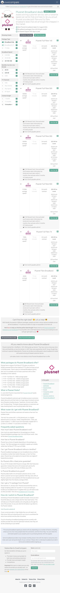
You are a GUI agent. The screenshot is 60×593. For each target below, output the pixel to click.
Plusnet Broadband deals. (15, 436)
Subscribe (34, 567)
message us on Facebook (9, 329)
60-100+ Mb (8, 61)
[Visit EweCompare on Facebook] (25, 585)
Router (45, 389)
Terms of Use (32, 579)
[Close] (58, 6)
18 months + (8, 104)
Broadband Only (9, 42)
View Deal (52, 74)
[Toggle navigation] (57, 2)
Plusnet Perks (27, 393)
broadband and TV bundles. (26, 491)
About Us (17, 579)
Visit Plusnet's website (7, 509)
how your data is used (48, 564)
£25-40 (7, 73)
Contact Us (24, 579)
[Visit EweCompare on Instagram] (34, 585)
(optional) (35, 548)
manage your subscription (16, 569)
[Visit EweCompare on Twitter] (30, 585)
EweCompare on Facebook (17, 6)
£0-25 (6, 70)
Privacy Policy (41, 579)
